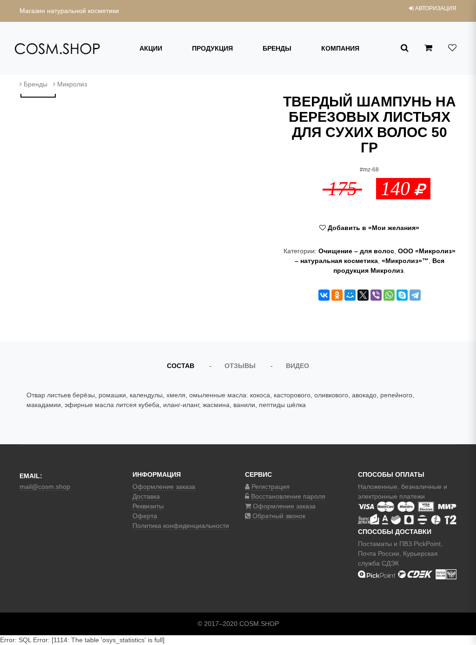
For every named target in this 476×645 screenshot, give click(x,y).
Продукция (212, 48)
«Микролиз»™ (405, 260)
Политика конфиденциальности (180, 525)
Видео (297, 365)
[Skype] (402, 295)
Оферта (144, 516)
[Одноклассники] (337, 295)
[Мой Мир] (350, 295)
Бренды (277, 48)
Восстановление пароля (287, 496)
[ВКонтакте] (324, 295)
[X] (363, 295)
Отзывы (240, 365)
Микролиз (72, 84)
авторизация (435, 8)
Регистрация (270, 486)
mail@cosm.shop (45, 486)
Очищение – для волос (356, 251)
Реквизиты (148, 506)
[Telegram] (415, 295)
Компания (340, 48)
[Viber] (376, 295)
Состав (180, 365)
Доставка (146, 496)
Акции (150, 48)
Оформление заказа (163, 486)
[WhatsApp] (389, 295)
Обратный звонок (278, 516)
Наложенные (377, 486)
